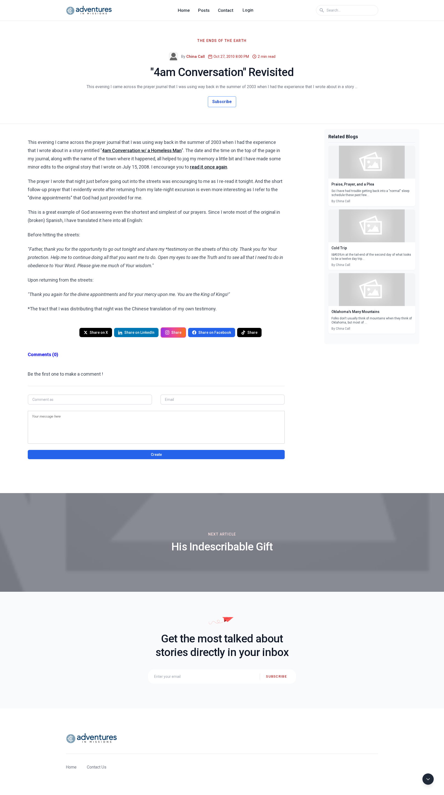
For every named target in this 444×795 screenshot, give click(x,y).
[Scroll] (428, 779)
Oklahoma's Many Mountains (355, 312)
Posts (204, 10)
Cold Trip (339, 248)
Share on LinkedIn (139, 332)
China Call (195, 56)
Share (176, 332)
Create (156, 454)
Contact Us (96, 767)
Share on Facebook (214, 332)
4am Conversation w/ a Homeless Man (142, 150)
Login (248, 10)
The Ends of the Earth (221, 41)
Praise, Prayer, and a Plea (352, 184)
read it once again (208, 167)
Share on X (99, 332)
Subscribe (222, 101)
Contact (225, 10)
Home (184, 10)
